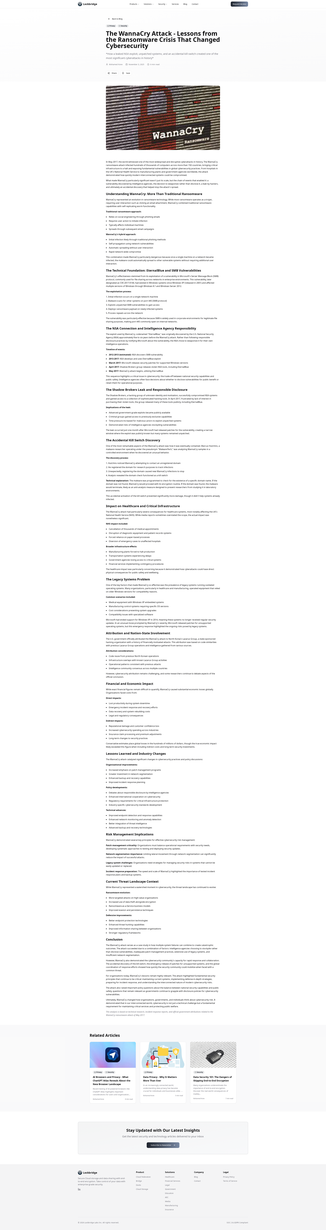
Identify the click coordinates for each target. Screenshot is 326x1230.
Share (114, 73)
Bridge (139, 1181)
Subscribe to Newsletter (161, 1145)
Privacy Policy (228, 1177)
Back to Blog (117, 19)
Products (133, 4)
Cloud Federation (143, 1177)
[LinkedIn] (79, 1189)
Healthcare (169, 1177)
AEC (166, 1197)
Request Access (239, 4)
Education (169, 1193)
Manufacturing (171, 1205)
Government (170, 1189)
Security (161, 4)
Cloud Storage (142, 1189)
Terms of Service (230, 1181)
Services (175, 4)
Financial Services (172, 1181)
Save (128, 73)
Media (167, 1201)
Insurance (169, 1209)
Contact (195, 4)
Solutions (148, 4)
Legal (167, 1185)
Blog (185, 4)
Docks (138, 1185)
